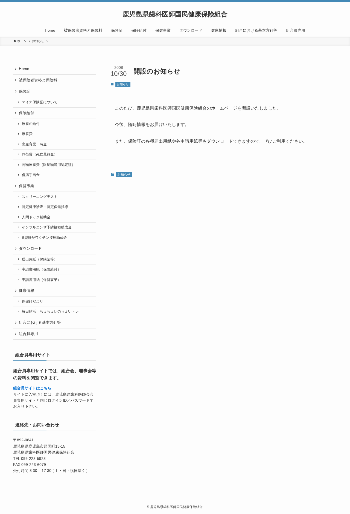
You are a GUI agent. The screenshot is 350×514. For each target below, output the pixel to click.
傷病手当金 (31, 175)
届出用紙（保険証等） (39, 259)
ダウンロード (30, 248)
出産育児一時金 (34, 144)
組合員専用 (28, 333)
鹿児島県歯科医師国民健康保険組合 (175, 14)
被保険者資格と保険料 (38, 80)
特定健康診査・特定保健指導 (45, 207)
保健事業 (26, 186)
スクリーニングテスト (39, 197)
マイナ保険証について (39, 102)
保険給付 (26, 113)
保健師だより (32, 301)
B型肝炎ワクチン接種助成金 (44, 238)
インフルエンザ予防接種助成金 (47, 227)
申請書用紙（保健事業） (41, 280)
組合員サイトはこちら (32, 388)
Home (24, 68)
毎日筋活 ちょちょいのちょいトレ (50, 311)
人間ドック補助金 (36, 217)
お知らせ (123, 84)
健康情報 (26, 290)
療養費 (27, 134)
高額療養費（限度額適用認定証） (48, 165)
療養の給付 (31, 124)
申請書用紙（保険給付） (41, 269)
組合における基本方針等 (40, 322)
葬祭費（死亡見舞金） (39, 154)
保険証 (24, 91)
